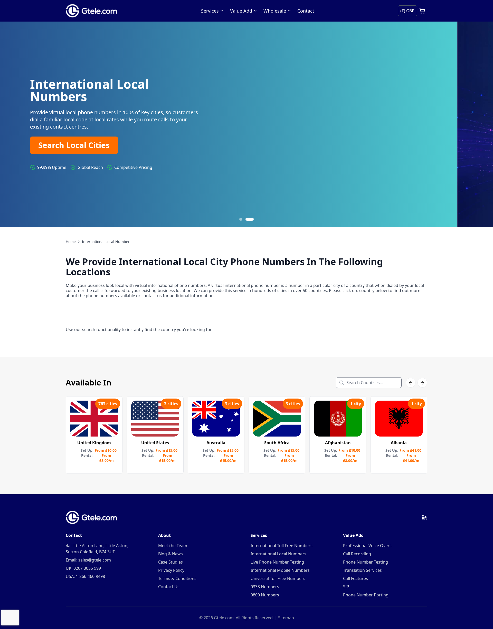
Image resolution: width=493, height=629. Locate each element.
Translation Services (362, 570)
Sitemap (286, 618)
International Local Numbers (278, 554)
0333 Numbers (265, 586)
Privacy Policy (171, 570)
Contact (305, 11)
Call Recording (357, 554)
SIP (346, 586)
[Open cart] (422, 11)
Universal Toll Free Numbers (278, 578)
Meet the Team (172, 545)
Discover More (101, 146)
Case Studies (170, 562)
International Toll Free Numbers (281, 545)
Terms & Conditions (177, 578)
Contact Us (168, 586)
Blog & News (170, 554)
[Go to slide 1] (243, 219)
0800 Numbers (265, 595)
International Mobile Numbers (280, 570)
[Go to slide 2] (252, 219)
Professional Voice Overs (367, 545)
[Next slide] (483, 124)
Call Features (355, 578)
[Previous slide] (10, 124)
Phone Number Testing (365, 562)
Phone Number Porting (365, 595)
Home (71, 241)
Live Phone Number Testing (277, 562)
